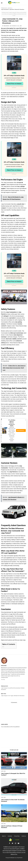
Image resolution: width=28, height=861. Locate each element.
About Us (4, 836)
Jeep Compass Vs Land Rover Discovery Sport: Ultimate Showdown (12, 688)
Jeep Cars (3, 771)
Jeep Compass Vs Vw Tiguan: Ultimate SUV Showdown (12, 695)
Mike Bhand (3, 665)
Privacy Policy (16, 836)
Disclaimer (10, 836)
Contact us (24, 836)
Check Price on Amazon (14, 83)
